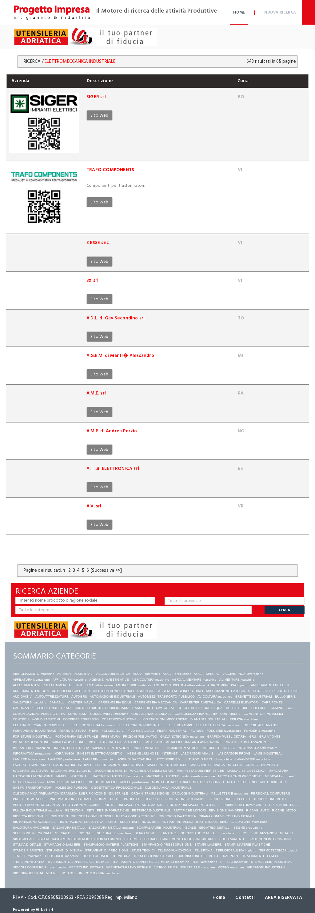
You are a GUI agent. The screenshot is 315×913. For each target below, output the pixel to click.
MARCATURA (278, 770)
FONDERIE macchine (259, 730)
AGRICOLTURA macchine (150, 679)
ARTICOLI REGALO (67, 691)
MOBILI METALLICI (103, 782)
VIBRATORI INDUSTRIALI (266, 867)
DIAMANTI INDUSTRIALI (208, 719)
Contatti (245, 897)
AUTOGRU (79, 696)
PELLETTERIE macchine (229, 793)
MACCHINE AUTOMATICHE (167, 765)
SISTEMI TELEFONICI (141, 839)
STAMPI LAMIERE (207, 844)
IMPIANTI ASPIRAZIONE (203, 742)
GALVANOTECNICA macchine (182, 736)
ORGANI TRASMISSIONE (150, 793)
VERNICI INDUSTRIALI (86, 867)
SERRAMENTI (145, 833)
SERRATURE (168, 833)
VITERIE (52, 873)
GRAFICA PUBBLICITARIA (226, 736)
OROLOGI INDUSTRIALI (190, 793)
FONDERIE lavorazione (224, 730)
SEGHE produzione (247, 827)
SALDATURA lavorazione (249, 821)
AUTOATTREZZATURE (52, 696)
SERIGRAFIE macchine (114, 833)
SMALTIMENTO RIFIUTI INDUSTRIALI (188, 839)
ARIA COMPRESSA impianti (227, 685)
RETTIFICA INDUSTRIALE (151, 810)
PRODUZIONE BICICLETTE (230, 799)
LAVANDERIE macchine (252, 759)
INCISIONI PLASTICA (182, 748)
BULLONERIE (285, 696)
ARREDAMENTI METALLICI (271, 685)
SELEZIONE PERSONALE (32, 833)
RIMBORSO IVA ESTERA (177, 816)
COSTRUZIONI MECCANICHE (165, 719)
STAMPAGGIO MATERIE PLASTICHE (111, 844)
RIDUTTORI (59, 816)
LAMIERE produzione (64, 759)
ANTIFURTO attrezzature (94, 685)
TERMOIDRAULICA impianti (236, 850)
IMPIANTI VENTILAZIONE (111, 748)
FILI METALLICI (113, 730)
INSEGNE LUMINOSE (142, 753)
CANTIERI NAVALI (81, 702)
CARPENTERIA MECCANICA (155, 702)
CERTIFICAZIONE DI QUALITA (206, 708)
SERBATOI (63, 833)
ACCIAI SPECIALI (207, 673)
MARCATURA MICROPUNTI (33, 776)
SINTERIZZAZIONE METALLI (271, 833)
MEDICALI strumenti (280, 776)
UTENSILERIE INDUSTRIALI (272, 861)
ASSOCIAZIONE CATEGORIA (228, 691)
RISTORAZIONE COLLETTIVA (81, 821)
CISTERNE (240, 708)
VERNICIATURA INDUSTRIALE (129, 867)
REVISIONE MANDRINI (226, 810)
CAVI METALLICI (168, 708)
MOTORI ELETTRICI (242, 782)
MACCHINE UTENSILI (110, 770)
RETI (90, 810)
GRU (252, 736)
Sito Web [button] (99, 115)
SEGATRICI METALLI (214, 827)
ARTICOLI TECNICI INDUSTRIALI (109, 691)
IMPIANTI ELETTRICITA (72, 748)
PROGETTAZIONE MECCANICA (36, 805)
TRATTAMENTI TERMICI (260, 856)
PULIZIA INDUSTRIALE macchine (37, 810)
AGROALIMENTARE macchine (194, 679)
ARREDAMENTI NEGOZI (31, 691)
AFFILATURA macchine (70, 679)
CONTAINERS (230, 713)
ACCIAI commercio (146, 673)
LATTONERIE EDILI (169, 759)
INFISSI (229, 748)
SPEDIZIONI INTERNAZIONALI (272, 839)
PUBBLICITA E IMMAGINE (243, 805)
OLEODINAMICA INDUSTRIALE (168, 787)
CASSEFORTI (142, 708)
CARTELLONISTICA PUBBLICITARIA (102, 708)
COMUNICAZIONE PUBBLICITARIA (39, 713)
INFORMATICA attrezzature (258, 748)
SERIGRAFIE (84, 833)
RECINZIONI (74, 810)
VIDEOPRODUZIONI (28, 873)
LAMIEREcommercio (98, 759)
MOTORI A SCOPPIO (208, 782)
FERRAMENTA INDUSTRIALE (34, 730)
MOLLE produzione (134, 782)
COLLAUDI (259, 708)
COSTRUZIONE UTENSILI (121, 719)
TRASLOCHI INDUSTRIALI (153, 856)
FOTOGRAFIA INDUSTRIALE (76, 736)
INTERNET (170, 753)
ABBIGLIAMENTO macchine (33, 673)
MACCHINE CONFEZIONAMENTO (253, 765)
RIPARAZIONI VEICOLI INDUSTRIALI (226, 816)
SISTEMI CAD (23, 839)
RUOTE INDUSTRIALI (212, 821)
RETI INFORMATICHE (113, 810)
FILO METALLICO (141, 730)
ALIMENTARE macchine (237, 679)
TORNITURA (121, 856)
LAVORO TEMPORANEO (31, 765)
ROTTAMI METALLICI (177, 821)
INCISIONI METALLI (148, 748)
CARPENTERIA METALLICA (200, 702)
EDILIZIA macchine (244, 719)
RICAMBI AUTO (257, 810)
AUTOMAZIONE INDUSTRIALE (113, 696)
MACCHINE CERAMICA (207, 765)
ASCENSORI (146, 691)
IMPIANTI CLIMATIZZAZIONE (246, 742)
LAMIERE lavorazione (29, 759)
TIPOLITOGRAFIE (95, 856)
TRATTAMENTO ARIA (28, 861)
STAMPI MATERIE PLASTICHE (247, 844)
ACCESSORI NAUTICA (113, 673)
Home (239, 12)
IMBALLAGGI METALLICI (163, 742)
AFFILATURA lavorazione (31, 679)
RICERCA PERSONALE (30, 816)
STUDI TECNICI (143, 850)
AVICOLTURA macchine (214, 696)
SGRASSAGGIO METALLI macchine (208, 833)
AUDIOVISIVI (23, 696)
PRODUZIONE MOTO (270, 799)
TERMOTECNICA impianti (278, 850)
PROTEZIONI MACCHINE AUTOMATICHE (134, 805)
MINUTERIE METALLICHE (66, 782)
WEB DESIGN (72, 873)
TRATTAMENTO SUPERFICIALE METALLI (78, 861)
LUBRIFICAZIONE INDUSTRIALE (119, 765)
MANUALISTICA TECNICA (246, 770)
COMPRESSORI (283, 708)
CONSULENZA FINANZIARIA (196, 713)
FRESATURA (110, 736)
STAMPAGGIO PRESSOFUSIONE (167, 844)
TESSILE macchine (27, 856)
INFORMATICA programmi (31, 753)
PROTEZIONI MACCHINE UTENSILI (194, 805)
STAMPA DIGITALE (27, 844)
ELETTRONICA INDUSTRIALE (141, 725)
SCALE (190, 827)
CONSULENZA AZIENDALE (151, 713)
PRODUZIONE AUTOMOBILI (186, 799)
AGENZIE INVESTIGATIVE (109, 679)
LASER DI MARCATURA (133, 759)
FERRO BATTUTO (72, 730)
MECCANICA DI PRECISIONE (240, 776)
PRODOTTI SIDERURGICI (143, 799)
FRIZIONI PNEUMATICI (140, 736)
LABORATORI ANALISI (198, 753)
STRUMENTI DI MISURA (64, 850)
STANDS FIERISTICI (28, 850)
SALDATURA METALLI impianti (111, 827)
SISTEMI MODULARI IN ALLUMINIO (94, 839)
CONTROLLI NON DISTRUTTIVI (36, 719)
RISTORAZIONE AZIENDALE (34, 821)
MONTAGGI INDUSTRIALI (171, 782)
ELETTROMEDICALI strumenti (94, 725)
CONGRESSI (77, 713)
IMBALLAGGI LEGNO (68, 742)
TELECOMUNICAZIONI (175, 850)
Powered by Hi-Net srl (33, 910)
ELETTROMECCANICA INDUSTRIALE (41, 725)
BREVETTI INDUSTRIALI (253, 696)
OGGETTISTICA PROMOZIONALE (116, 787)
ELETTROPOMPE (180, 725)
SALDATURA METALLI (68, 827)
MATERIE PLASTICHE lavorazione (118, 776)
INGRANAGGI (64, 753)
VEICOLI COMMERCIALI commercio (39, 867)
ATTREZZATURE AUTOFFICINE (276, 691)
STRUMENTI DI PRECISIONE (107, 850)
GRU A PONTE (270, 736)
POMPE (101, 799)
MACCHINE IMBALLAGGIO (71, 770)
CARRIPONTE (272, 702)
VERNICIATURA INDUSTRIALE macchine (184, 867)
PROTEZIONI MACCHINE (82, 805)
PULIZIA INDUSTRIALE (282, 805)
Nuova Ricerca (280, 12)
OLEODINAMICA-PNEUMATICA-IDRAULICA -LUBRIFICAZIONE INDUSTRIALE (70, 793)
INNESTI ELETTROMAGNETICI (100, 753)
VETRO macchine (231, 867)
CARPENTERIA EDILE (114, 702)
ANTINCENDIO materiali (133, 685)
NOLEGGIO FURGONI (71, 787)
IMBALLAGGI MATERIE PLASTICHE (115, 742)
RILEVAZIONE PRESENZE (136, 816)
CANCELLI (58, 702)
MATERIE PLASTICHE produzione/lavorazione (180, 776)
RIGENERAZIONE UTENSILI (92, 816)
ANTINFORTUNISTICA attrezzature (179, 685)
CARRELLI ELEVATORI (241, 702)
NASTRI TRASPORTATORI (32, 787)
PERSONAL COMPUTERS (270, 793)
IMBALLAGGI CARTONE (31, 742)
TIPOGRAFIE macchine (62, 856)
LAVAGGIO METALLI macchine (209, 759)
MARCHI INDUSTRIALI (73, 776)
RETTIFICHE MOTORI (189, 810)
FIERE (93, 730)
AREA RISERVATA (283, 897)
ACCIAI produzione (177, 673)
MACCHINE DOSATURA (30, 770)
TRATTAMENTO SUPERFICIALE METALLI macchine (150, 861)
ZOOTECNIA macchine (102, 873)
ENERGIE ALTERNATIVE (261, 725)
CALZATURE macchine (30, 702)
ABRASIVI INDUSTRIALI (75, 673)
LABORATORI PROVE (233, 753)
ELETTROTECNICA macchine (218, 725)
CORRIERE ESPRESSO (81, 719)
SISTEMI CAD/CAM (51, 839)
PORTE (115, 799)
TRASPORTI (230, 856)
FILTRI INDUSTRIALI (172, 730)
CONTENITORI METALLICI (263, 713)
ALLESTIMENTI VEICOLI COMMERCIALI (43, 685)
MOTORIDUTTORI (273, 782)
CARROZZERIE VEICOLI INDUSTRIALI (42, 708)
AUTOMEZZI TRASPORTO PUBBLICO (166, 696)
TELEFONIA (204, 850)
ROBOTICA (150, 821)
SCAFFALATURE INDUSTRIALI (159, 827)
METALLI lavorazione (28, 782)
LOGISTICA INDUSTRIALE (72, 765)
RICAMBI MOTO (284, 810)
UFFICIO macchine (234, 861)
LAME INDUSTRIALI (268, 753)
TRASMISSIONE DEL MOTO (197, 856)
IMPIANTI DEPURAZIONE (32, 748)
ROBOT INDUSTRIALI (122, 821)
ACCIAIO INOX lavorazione (243, 673)
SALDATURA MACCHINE (31, 827)
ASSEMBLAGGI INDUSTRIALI (180, 691)
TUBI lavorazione (204, 861)
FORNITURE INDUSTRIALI (32, 736)
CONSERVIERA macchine (109, 713)
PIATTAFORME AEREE (30, 799)
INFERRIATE (210, 748)
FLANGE (197, 730)
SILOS (242, 833)
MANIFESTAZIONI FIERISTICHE (200, 770)
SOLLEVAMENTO (232, 839)
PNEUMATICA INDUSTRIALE (71, 799)
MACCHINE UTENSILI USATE (152, 770)
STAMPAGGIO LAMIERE (62, 844)
